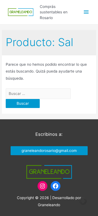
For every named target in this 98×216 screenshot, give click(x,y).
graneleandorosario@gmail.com (49, 150)
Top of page (83, 201)
